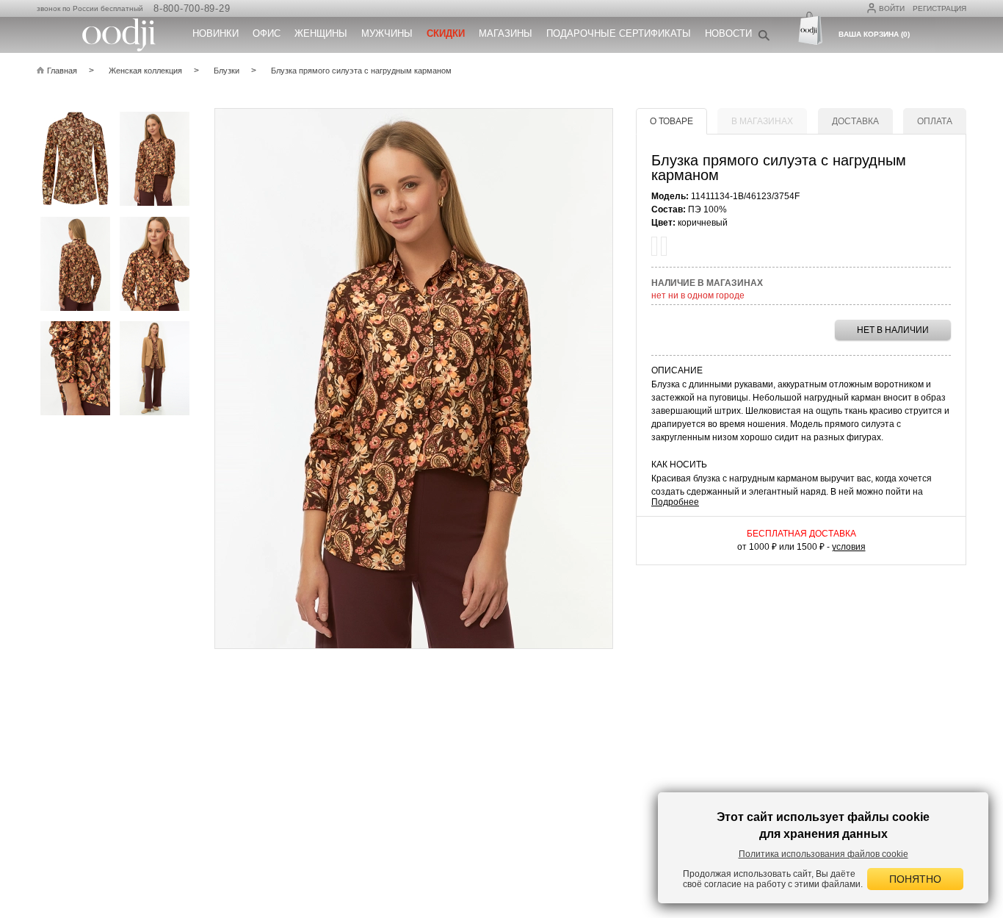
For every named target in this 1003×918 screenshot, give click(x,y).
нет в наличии (893, 330)
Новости (728, 33)
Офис (266, 33)
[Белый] (664, 246)
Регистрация (939, 8)
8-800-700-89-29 (191, 8)
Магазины (505, 33)
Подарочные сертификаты (618, 33)
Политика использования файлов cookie (823, 854)
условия (849, 547)
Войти (892, 8)
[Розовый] (654, 246)
